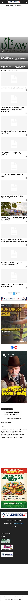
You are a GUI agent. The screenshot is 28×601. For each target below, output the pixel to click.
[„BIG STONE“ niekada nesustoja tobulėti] (14, 166)
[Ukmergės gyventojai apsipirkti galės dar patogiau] (14, 209)
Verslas (13, 70)
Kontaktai (22, 597)
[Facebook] (12, 526)
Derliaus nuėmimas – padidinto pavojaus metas (12, 285)
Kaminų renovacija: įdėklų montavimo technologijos (12, 431)
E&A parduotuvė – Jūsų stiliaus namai (14, 88)
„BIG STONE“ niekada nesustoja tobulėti (12, 175)
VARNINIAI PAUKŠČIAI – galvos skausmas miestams (11, 264)
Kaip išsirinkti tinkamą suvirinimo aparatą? (20, 67)
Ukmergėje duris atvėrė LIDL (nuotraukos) (20, 59)
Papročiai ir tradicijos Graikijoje (6, 67)
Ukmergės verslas (17, 5)
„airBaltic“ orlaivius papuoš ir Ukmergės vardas (11, 432)
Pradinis (9, 70)
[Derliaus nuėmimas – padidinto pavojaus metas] (14, 276)
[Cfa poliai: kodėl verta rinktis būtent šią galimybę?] (14, 123)
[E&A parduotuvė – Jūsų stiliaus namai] (14, 79)
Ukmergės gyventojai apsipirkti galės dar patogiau (14, 218)
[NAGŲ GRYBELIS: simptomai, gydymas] (14, 144)
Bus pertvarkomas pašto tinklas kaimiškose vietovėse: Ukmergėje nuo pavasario (14, 241)
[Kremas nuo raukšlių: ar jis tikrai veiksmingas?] (14, 187)
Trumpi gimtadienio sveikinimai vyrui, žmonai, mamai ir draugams (7, 58)
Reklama (11, 597)
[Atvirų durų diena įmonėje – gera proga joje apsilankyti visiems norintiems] (14, 99)
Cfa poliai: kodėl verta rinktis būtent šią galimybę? (13, 132)
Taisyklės (16, 597)
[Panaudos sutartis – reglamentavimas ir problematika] (14, 45)
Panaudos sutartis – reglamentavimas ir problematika (13, 50)
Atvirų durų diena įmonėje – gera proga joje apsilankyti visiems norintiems (12, 109)
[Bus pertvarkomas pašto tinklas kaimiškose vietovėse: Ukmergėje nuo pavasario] (14, 231)
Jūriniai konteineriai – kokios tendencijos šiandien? (12, 437)
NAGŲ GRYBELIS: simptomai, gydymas (11, 154)
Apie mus (6, 597)
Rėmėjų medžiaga (10, 5)
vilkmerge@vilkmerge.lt (19, 523)
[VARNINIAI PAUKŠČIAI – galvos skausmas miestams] (14, 254)
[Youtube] (15, 526)
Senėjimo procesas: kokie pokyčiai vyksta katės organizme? (14, 429)
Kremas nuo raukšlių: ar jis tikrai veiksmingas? (12, 197)
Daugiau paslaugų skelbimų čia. (14, 418)
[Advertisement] (14, 22)
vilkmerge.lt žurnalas (5, 533)
